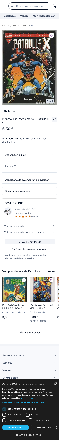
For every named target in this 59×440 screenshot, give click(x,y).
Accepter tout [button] (15, 427)
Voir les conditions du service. (20, 258)
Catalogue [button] (10, 15)
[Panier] (55, 6)
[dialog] (29, 409)
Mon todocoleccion (44, 15)
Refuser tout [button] (44, 427)
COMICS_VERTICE (14, 203)
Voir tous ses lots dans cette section (25, 232)
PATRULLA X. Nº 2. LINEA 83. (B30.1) (13, 306)
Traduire (12, 111)
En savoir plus (27, 398)
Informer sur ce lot (29, 332)
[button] (29, 155)
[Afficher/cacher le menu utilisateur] (4, 6)
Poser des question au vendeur (31, 249)
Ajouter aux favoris (31, 242)
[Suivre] (51, 35)
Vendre (24, 15)
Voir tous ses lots (14, 226)
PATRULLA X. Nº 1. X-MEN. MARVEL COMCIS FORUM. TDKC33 (42, 306)
